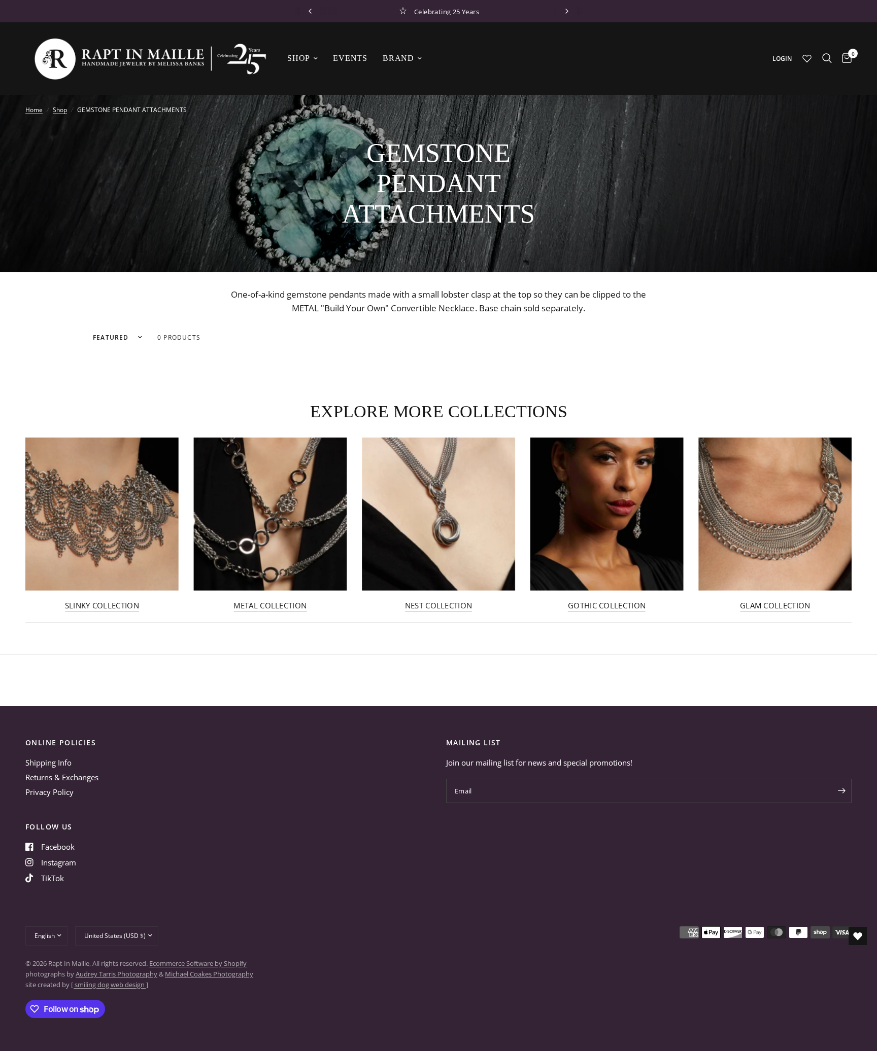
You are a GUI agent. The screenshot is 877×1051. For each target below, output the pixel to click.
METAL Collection (270, 605)
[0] (844, 58)
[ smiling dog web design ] (109, 984)
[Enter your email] (841, 791)
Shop (298, 58)
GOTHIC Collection (607, 605)
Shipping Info (48, 762)
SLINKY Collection (102, 605)
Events (350, 58)
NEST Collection (439, 605)
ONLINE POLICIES (60, 742)
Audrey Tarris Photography (116, 973)
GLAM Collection (775, 605)
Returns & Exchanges (61, 777)
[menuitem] (302, 58)
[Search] (827, 58)
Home (34, 109)
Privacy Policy (49, 792)
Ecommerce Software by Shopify (198, 963)
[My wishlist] (807, 58)
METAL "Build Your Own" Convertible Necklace (383, 308)
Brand (398, 58)
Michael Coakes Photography (209, 973)
